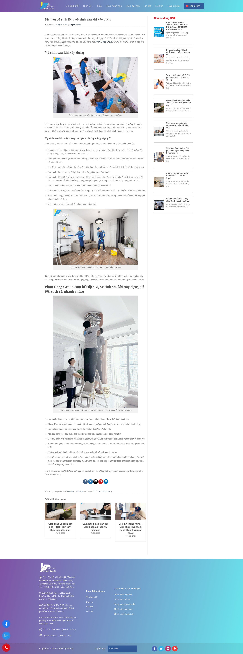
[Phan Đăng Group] (47, 6)
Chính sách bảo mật (123, 594)
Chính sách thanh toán (124, 614)
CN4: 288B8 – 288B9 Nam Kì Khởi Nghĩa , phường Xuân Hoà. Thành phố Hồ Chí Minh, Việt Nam (58, 620)
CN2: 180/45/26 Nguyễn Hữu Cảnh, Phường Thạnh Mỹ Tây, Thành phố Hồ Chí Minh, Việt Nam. (56, 596)
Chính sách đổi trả (122, 599)
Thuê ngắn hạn (114, 6)
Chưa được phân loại (74, 491)
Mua (99, 6)
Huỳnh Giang (75, 24)
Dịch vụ (87, 6)
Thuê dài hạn (133, 6)
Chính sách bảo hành (123, 609)
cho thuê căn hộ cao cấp (103, 491)
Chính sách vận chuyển (124, 604)
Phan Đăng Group (103, 42)
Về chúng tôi (72, 6)
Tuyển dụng (173, 6)
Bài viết (89, 607)
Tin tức (147, 6)
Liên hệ (159, 6)
